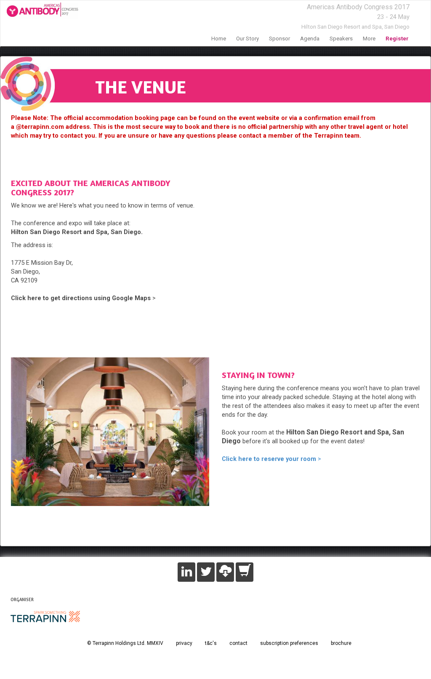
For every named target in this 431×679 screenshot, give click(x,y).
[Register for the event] (244, 572)
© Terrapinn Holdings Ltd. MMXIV (125, 643)
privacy (184, 643)
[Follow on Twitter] (206, 572)
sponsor (279, 38)
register (397, 38)
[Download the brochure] (225, 572)
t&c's (211, 643)
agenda (309, 38)
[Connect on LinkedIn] (186, 572)
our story (247, 38)
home (218, 38)
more (369, 38)
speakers (341, 38)
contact (238, 643)
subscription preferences (289, 643)
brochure (341, 643)
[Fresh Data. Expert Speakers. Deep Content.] (39, 10)
